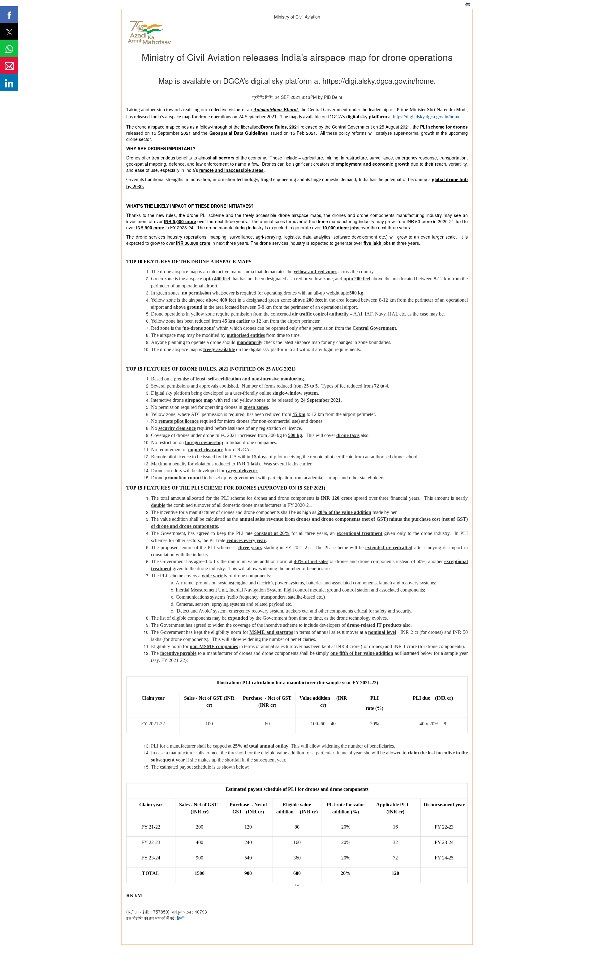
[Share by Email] (9, 65)
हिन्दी (180, 918)
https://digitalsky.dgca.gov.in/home (426, 116)
